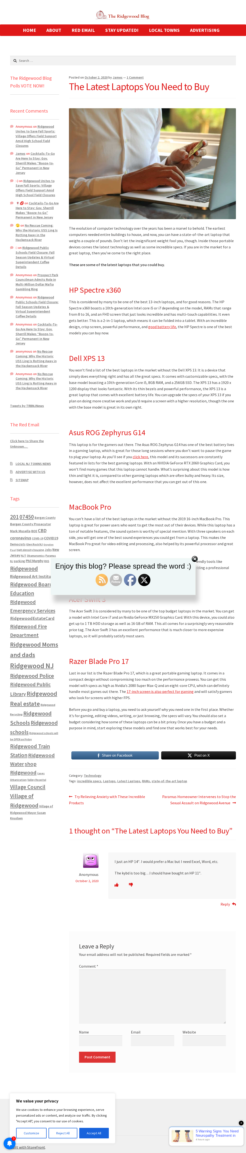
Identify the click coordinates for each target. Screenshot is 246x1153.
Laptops (109, 781)
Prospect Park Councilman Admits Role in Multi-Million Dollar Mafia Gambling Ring (37, 282)
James (118, 77)
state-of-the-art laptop (169, 781)
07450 (26, 516)
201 (14, 516)
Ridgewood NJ (32, 665)
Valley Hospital (36, 780)
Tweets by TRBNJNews (27, 406)
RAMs (146, 781)
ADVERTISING (205, 30)
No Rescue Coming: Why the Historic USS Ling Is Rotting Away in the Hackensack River (37, 232)
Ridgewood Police (32, 675)
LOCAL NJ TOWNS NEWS (33, 464)
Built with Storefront (27, 1147)
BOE (34, 531)
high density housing (30, 550)
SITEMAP (22, 480)
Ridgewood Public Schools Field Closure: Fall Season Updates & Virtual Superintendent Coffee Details (35, 257)
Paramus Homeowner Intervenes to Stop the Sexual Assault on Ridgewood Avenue (199, 799)
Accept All (94, 1133)
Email (136, 1032)
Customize (31, 1133)
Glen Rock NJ (34, 544)
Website (189, 1032)
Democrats (17, 544)
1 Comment (135, 77)
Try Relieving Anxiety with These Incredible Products (107, 799)
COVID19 (51, 538)
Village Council (27, 786)
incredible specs (89, 781)
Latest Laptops (128, 781)
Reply (225, 904)
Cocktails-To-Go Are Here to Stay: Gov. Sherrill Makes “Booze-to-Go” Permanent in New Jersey (35, 163)
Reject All (63, 1133)
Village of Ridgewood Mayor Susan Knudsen (31, 812)
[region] (62, 1118)
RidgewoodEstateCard (32, 618)
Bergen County (45, 518)
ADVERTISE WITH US (30, 472)
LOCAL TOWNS (164, 30)
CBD (42, 530)
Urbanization (18, 780)
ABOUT (53, 30)
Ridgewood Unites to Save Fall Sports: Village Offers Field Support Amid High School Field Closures (36, 136)
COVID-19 (37, 538)
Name (84, 1032)
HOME (29, 30)
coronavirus (20, 538)
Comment (88, 966)
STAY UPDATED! (122, 30)
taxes (41, 773)
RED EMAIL (83, 30)
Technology (92, 775)
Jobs (48, 550)
